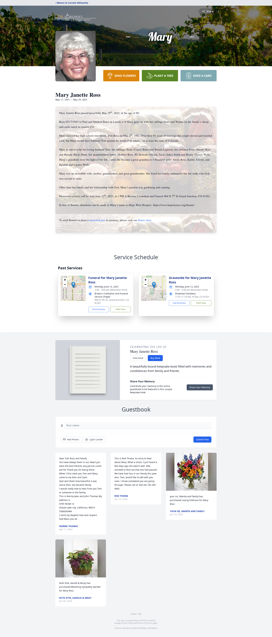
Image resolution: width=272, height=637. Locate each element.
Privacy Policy (127, 623)
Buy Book (155, 357)
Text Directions (98, 309)
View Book (138, 357)
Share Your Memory (199, 387)
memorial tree (97, 220)
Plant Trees (120, 309)
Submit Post (202, 439)
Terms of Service (144, 623)
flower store (144, 220)
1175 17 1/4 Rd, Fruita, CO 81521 (192, 296)
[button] (73, 285)
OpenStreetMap (139, 628)
